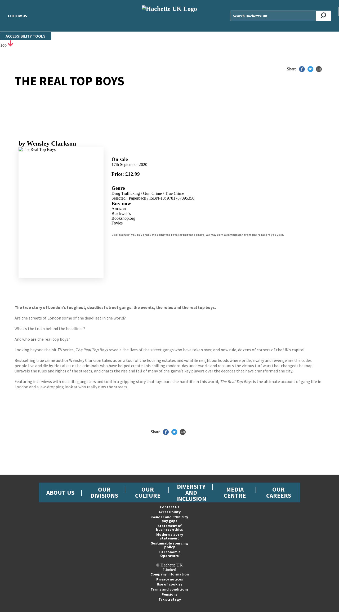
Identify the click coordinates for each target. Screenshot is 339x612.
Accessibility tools (26, 36)
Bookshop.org (123, 218)
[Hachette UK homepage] (169, 15)
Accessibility (170, 512)
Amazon (118, 208)
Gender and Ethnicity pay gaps (169, 519)
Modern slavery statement (169, 536)
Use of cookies (169, 584)
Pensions (169, 594)
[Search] (323, 16)
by (47, 143)
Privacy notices (169, 579)
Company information (169, 574)
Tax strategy (169, 599)
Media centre (235, 492)
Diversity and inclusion (191, 492)
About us (60, 492)
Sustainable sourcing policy (169, 545)
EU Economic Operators (169, 554)
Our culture (147, 492)
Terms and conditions (169, 589)
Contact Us (169, 507)
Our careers (278, 492)
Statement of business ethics (169, 527)
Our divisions (104, 492)
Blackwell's (121, 213)
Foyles (117, 223)
